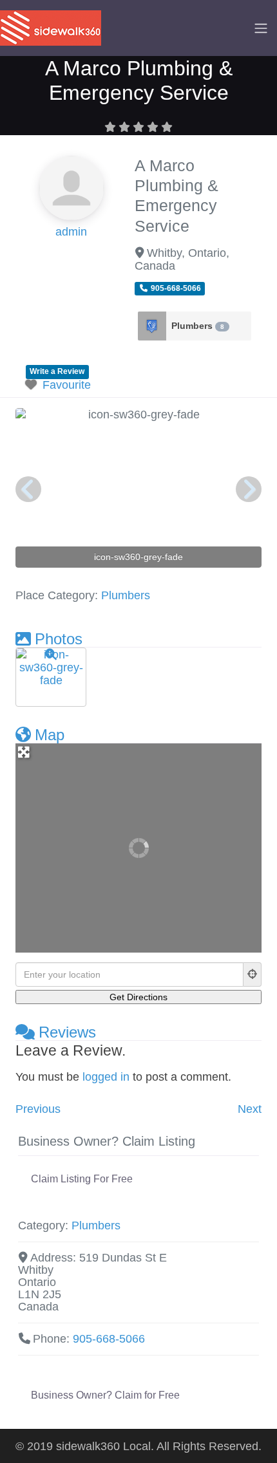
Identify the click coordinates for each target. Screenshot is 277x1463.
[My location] (253, 974)
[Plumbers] (152, 326)
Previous (38, 1109)
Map (49, 734)
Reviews (67, 1032)
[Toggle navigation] (261, 28)
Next (250, 1109)
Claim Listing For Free (82, 1178)
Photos (58, 639)
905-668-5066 (109, 1338)
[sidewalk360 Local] (50, 27)
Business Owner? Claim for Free (105, 1395)
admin (71, 231)
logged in (105, 1076)
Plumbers (197, 326)
